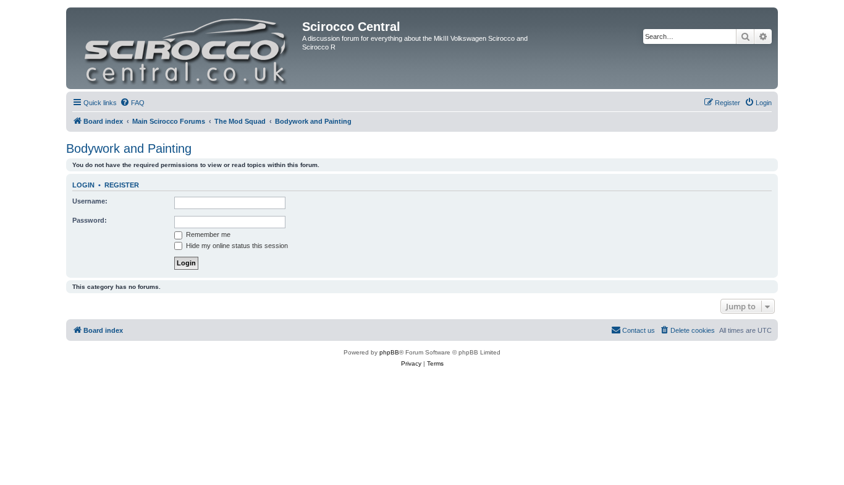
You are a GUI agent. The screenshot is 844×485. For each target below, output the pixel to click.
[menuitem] (132, 102)
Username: (90, 201)
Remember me (207, 234)
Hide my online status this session (236, 245)
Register (121, 185)
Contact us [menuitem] (638, 330)
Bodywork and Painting (129, 148)
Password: (89, 220)
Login (83, 185)
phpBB (389, 352)
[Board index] (185, 48)
